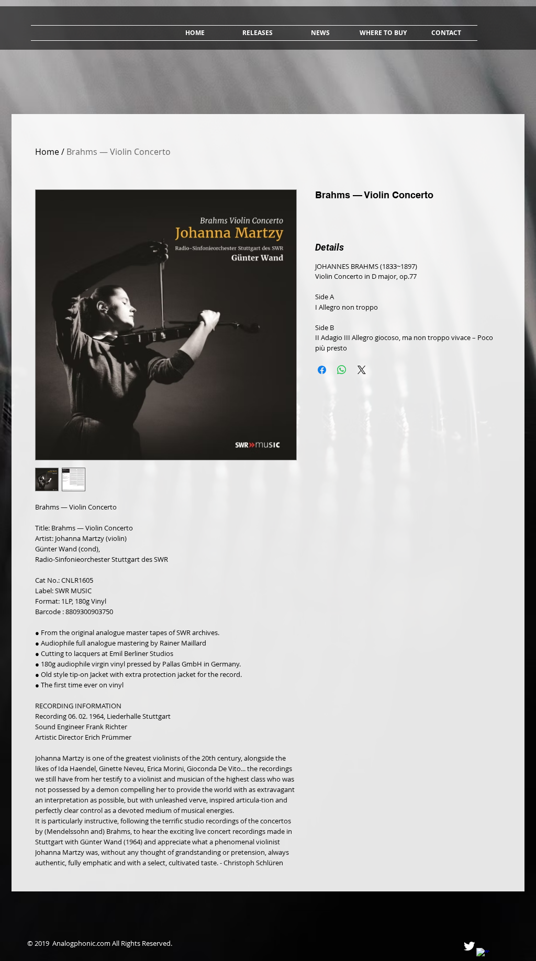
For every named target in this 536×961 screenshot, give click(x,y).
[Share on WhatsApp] (342, 370)
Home (47, 151)
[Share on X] (361, 370)
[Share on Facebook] (322, 370)
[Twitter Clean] (469, 946)
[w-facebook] (482, 954)
